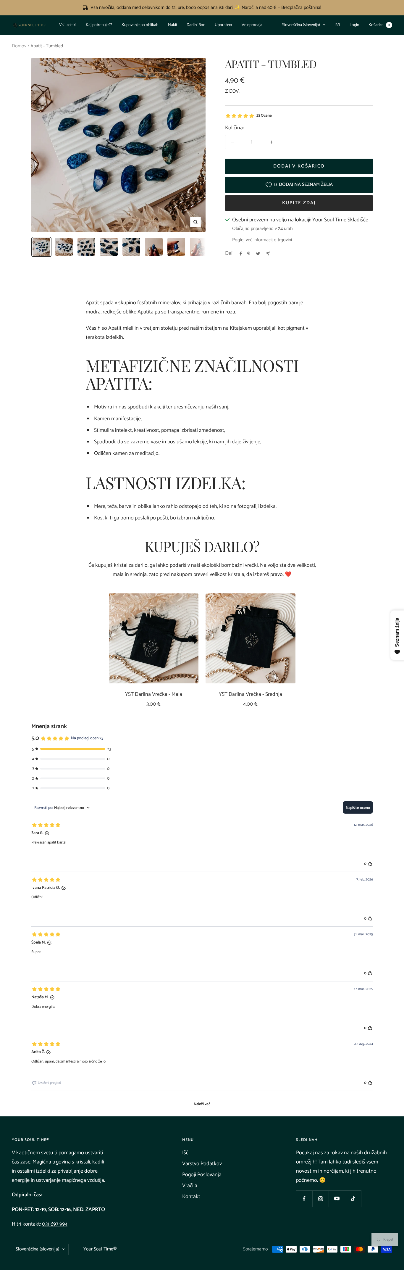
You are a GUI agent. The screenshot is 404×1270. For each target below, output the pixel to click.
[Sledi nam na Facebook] (304, 1198)
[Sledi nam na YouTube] (337, 1198)
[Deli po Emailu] (268, 253)
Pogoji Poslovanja (202, 1174)
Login (354, 25)
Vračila (189, 1185)
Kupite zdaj (299, 203)
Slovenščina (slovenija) (301, 25)
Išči (337, 25)
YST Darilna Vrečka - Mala (153, 694)
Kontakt (191, 1196)
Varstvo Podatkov (202, 1163)
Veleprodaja (252, 25)
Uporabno (223, 25)
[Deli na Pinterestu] (248, 254)
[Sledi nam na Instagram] (320, 1198)
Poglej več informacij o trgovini (262, 240)
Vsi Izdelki (67, 25)
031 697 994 (54, 1224)
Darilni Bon (196, 25)
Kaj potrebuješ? (99, 25)
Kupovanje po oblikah (140, 25)
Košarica (379, 25)
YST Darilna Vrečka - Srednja (250, 694)
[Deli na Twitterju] (258, 254)
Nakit (172, 25)
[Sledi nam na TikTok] (353, 1198)
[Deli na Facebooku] (241, 254)
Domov (19, 46)
